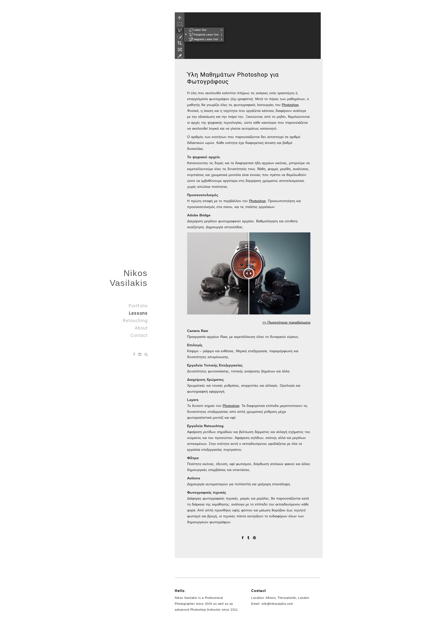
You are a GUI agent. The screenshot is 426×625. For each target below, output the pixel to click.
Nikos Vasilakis (129, 278)
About (141, 327)
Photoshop (290, 105)
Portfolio (138, 305)
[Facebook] (134, 354)
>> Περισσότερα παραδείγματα (286, 322)
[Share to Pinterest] (254, 538)
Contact (139, 335)
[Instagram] (140, 354)
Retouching (135, 320)
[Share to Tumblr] (248, 538)
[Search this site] (146, 354)
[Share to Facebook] (243, 538)
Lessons (138, 313)
